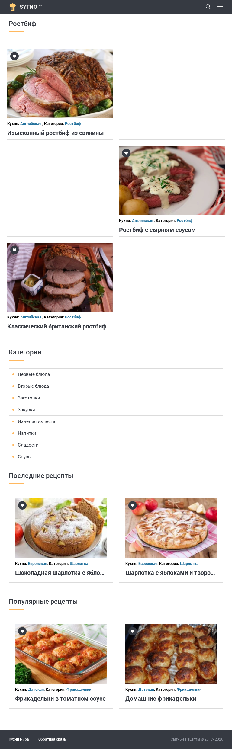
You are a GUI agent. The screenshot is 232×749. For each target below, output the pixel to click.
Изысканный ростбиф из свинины (55, 132)
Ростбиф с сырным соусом (157, 229)
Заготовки (29, 398)
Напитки (27, 433)
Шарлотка (79, 563)
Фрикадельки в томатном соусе (60, 698)
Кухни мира (19, 739)
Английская (31, 123)
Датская (36, 689)
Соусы (25, 456)
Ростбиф (73, 123)
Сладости (28, 445)
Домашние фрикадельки (160, 698)
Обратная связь (52, 739)
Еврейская (37, 563)
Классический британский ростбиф (56, 326)
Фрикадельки (78, 689)
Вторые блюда (33, 386)
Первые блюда (34, 374)
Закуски (26, 409)
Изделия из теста (36, 421)
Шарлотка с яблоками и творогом (173, 572)
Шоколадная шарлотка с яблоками (64, 572)
